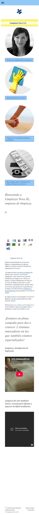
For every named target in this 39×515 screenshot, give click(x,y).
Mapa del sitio (10, 510)
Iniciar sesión (30, 508)
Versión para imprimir (14, 508)
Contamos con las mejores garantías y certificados (18, 139)
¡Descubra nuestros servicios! (16, 98)
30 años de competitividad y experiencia (19, 60)
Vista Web (31, 510)
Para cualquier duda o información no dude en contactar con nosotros (18, 183)
